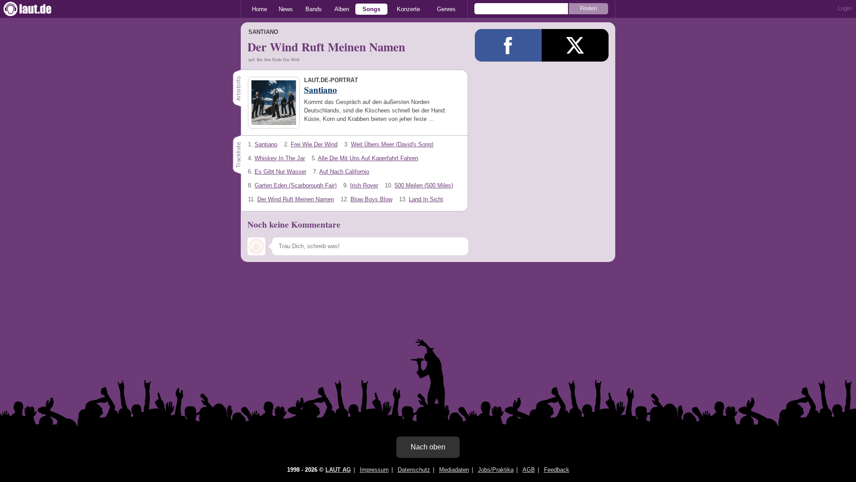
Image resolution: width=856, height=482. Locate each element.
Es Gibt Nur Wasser (280, 171)
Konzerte (408, 9)
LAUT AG (338, 469)
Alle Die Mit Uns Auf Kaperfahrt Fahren (368, 158)
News (286, 9)
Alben (341, 9)
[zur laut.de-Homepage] (35, 9)
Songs (371, 9)
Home (259, 9)
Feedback (556, 469)
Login (845, 8)
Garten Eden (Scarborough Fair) (296, 185)
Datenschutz (414, 469)
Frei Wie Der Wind (314, 144)
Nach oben (428, 447)
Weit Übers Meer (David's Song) (392, 144)
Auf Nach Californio (344, 171)
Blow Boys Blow (371, 199)
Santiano (266, 144)
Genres (446, 9)
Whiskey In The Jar (280, 158)
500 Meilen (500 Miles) (424, 185)
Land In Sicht (426, 199)
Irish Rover (364, 185)
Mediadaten (454, 469)
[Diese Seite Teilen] (508, 45)
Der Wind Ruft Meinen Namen (295, 199)
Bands (313, 9)
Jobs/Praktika (496, 469)
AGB (529, 469)
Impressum (374, 469)
